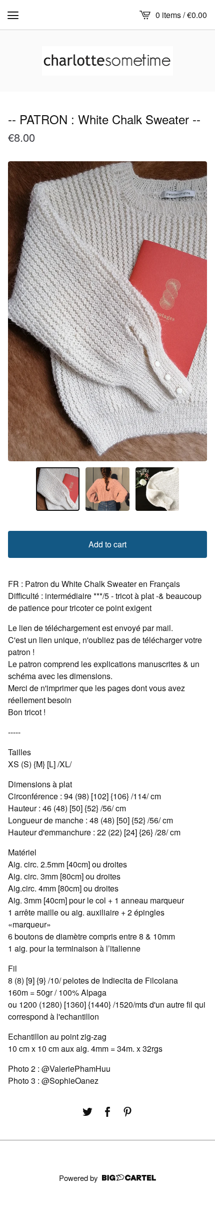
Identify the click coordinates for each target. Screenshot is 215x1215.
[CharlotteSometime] (108, 61)
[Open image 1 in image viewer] (107, 311)
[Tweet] (87, 1112)
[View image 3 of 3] (158, 489)
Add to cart (107, 544)
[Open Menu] (13, 15)
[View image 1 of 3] (58, 489)
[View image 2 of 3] (108, 489)
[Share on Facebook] (107, 1112)
